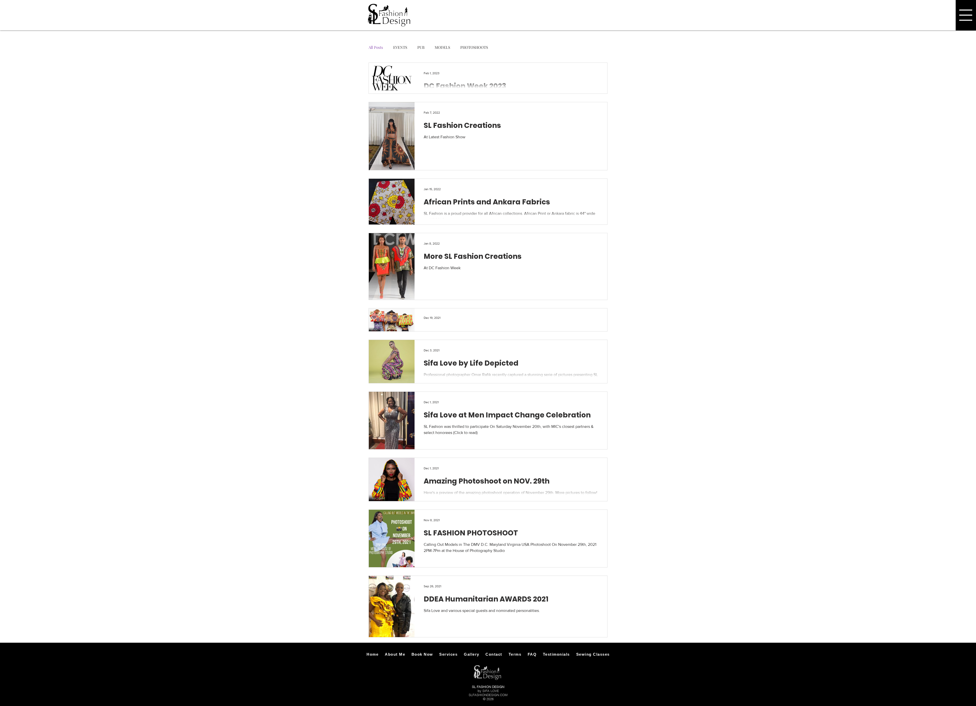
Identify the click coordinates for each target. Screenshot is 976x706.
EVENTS (400, 47)
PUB (420, 47)
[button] (965, 15)
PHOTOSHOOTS (474, 47)
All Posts (376, 47)
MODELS (442, 47)
